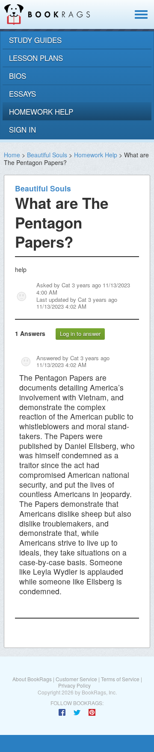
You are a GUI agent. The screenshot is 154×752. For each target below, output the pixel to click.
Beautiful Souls (47, 154)
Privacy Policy (74, 685)
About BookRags (32, 679)
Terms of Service (120, 679)
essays (22, 93)
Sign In (22, 129)
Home (12, 154)
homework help (41, 111)
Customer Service (76, 679)
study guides (35, 40)
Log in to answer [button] (80, 334)
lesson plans (36, 57)
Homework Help (95, 154)
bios (17, 75)
